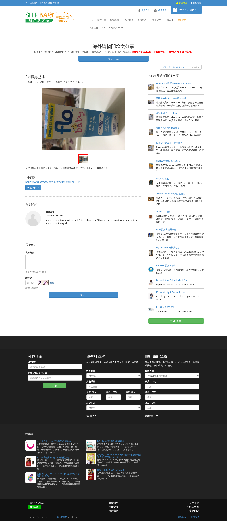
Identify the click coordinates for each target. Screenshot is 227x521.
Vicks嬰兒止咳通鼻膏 (166, 229)
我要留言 (29, 252)
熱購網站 (142, 19)
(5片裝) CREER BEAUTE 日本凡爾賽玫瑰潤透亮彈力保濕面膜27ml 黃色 (119, 455)
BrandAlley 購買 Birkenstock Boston (174, 83)
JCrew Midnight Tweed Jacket (170, 292)
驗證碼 (28, 277)
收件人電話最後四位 (37, 372)
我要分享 (113, 58)
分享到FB (34, 187)
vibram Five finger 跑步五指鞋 (170, 193)
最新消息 (101, 19)
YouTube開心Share (112, 27)
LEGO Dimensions (165, 306)
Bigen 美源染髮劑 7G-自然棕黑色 (53, 457)
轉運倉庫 (90, 370)
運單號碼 (32, 361)
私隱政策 (195, 517)
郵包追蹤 (197, 2)
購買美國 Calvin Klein (166, 113)
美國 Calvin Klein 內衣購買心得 (171, 98)
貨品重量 (90, 381)
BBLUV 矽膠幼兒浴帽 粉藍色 (111, 441)
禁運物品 (113, 506)
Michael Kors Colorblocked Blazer (173, 280)
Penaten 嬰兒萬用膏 (166, 265)
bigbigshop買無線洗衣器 (168, 160)
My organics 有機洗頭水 (168, 247)
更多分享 (176, 320)
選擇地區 (182, 2)
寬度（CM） (112, 392)
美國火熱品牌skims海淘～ (168, 127)
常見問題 (129, 19)
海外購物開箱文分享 (177, 67)
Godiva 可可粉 (163, 211)
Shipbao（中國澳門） (188, 9)
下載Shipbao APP (37, 503)
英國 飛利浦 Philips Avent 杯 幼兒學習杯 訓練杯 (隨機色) (58, 474)
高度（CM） (132, 392)
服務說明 (114, 19)
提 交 (54, 385)
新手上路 (194, 503)
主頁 (91, 19)
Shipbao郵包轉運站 (58, 517)
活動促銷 (182, 19)
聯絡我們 (93, 27)
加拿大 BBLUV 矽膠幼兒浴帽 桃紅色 (54, 441)
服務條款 (182, 517)
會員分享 (156, 19)
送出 (83, 294)
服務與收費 (193, 506)
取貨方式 (90, 402)
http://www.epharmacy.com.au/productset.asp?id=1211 (52, 181)
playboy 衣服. (162, 178)
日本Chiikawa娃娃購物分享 (169, 142)
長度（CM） (92, 392)
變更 (52, 282)
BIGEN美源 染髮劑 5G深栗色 (111, 470)
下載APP (169, 19)
